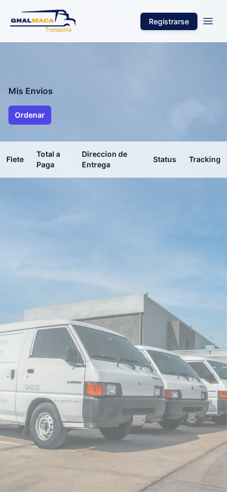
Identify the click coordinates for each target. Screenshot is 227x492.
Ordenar (30, 114)
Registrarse (169, 21)
